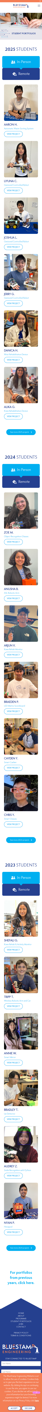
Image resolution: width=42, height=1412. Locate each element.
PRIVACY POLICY (21, 1333)
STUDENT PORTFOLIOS (21, 1321)
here (37, 1401)
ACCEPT (14, 1408)
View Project (13, 134)
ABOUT (21, 1316)
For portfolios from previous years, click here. (21, 1278)
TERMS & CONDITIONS (21, 1336)
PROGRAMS (21, 1319)
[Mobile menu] (39, 6)
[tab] (21, 62)
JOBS (21, 1324)
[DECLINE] (36, 1392)
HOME (21, 1313)
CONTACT (21, 1327)
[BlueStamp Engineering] (21, 6)
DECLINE (28, 1408)
